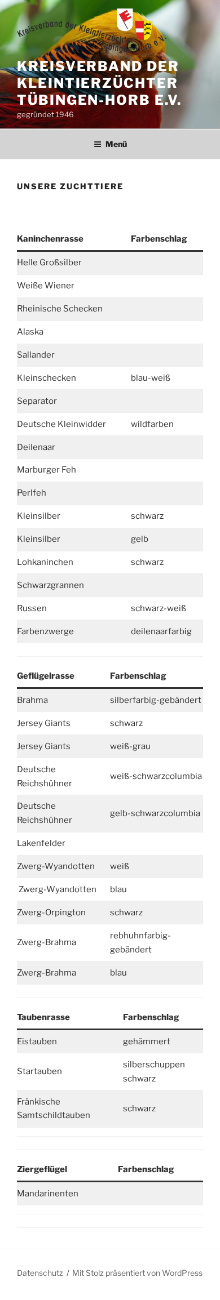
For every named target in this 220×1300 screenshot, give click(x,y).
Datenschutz (40, 1272)
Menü (116, 144)
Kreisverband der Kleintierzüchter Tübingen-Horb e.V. (99, 83)
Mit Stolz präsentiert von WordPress (137, 1272)
